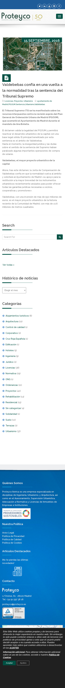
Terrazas (10, 425)
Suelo (8, 420)
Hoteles (10, 350)
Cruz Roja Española (15, 339)
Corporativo (12, 333)
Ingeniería (10, 356)
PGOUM (12, 104)
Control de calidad (15, 327)
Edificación (11, 344)
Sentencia (20, 104)
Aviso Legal (8, 532)
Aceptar (9, 663)
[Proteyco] (22, 16)
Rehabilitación (13, 396)
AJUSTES (14, 648)
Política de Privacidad (13, 536)
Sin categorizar (13, 408)
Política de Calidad (11, 539)
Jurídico (9, 362)
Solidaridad (11, 414)
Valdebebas (40, 104)
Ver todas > (8, 265)
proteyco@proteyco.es (14, 604)
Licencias (9, 101)
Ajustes (23, 663)
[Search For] (60, 237)
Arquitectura (12, 321)
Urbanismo (28, 101)
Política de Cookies (12, 543)
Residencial (11, 402)
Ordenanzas (12, 385)
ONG (8, 379)
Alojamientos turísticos (17, 316)
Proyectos (18, 101)
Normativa (11, 373)
